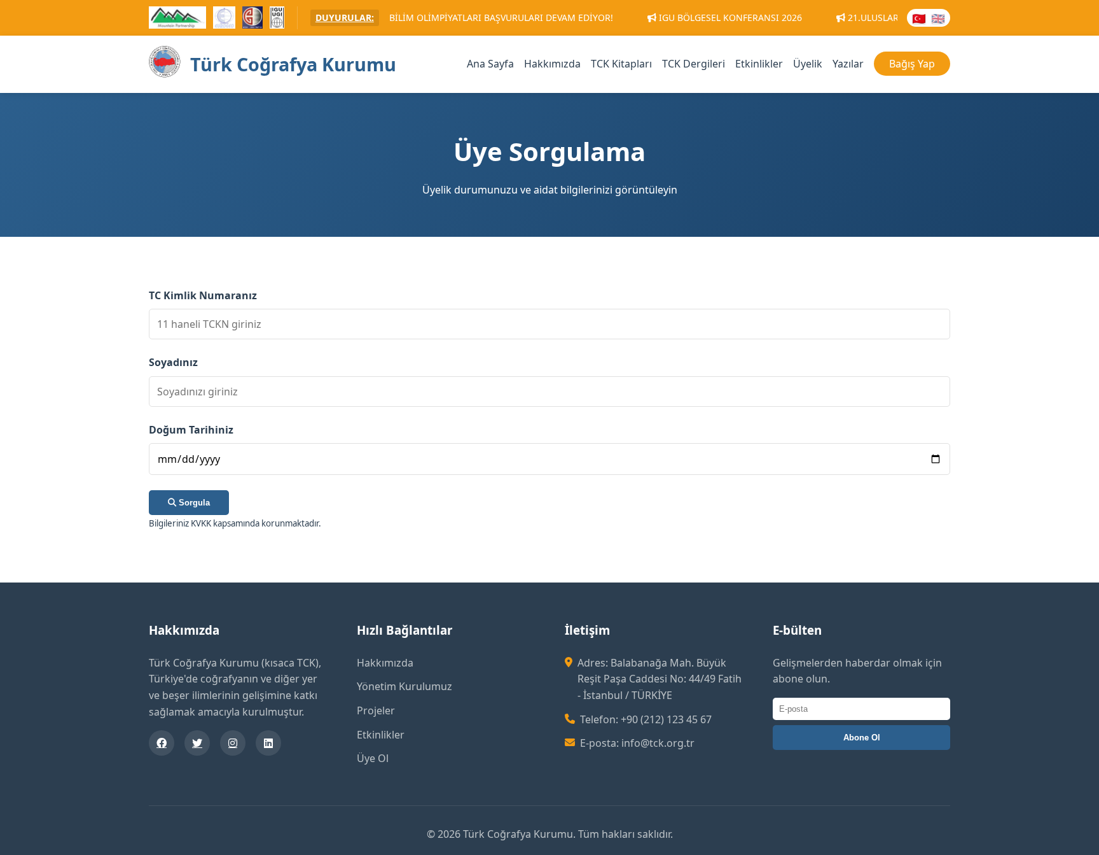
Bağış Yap (912, 64)
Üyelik (807, 64)
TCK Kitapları (621, 64)
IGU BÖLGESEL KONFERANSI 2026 (685, 17)
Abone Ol (861, 737)
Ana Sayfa (490, 64)
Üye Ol (373, 758)
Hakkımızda (552, 64)
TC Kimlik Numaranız (203, 295)
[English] (938, 18)
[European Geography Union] (224, 19)
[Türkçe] (919, 18)
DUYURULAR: (344, 17)
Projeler (376, 710)
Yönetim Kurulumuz (404, 686)
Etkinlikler (759, 64)
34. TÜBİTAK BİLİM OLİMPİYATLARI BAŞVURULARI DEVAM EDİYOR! (428, 17)
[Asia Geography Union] (252, 19)
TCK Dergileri (693, 64)
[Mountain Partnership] (177, 19)
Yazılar (848, 64)
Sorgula (193, 502)
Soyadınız (173, 362)
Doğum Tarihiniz (191, 430)
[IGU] (277, 19)
